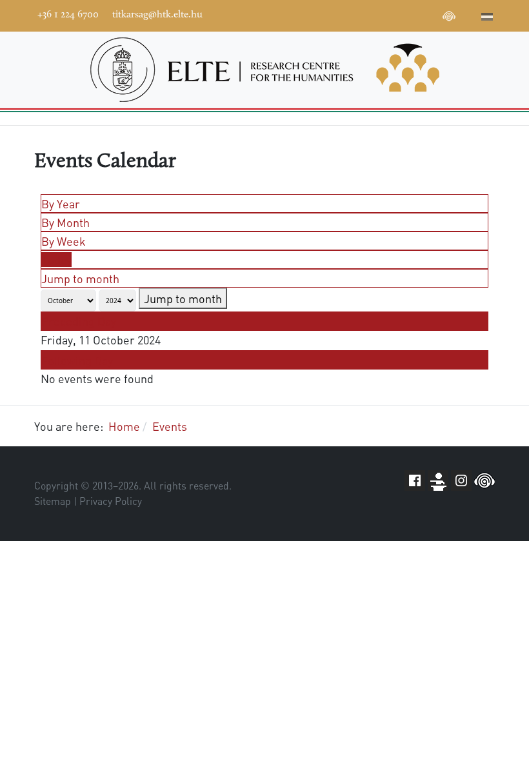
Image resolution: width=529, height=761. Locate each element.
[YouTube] (390, 14)
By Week (63, 240)
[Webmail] (468, 14)
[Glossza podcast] (449, 18)
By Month (65, 222)
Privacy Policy (110, 501)
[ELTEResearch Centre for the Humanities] (264, 69)
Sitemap (52, 501)
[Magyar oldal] (487, 18)
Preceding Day (78, 320)
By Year (60, 203)
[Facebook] (352, 14)
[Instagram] (410, 14)
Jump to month (80, 278)
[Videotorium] (371, 14)
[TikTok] (429, 14)
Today (56, 259)
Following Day (77, 360)
